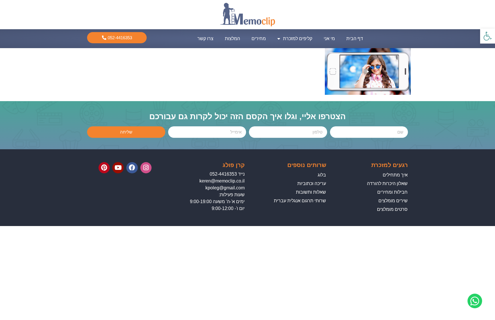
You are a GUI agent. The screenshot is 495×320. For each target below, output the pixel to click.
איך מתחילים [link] (395, 174)
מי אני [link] (329, 38)
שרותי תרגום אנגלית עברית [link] (300, 200)
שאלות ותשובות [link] (311, 192)
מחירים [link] (259, 38)
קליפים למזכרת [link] (297, 38)
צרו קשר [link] (205, 38)
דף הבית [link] (354, 38)
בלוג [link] (322, 174)
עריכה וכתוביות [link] (311, 183)
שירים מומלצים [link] (393, 200)
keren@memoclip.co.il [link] (222, 180)
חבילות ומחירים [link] (392, 192)
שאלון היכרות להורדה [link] (387, 183)
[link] (487, 36)
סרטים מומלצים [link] (392, 209)
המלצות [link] (232, 38)
